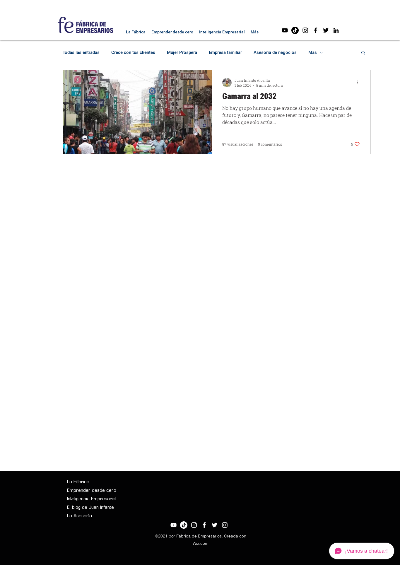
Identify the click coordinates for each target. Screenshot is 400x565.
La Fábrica (78, 482)
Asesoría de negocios (275, 52)
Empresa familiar (225, 52)
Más (312, 52)
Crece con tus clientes (133, 52)
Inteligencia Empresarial (91, 499)
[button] (363, 53)
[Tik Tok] (295, 30)
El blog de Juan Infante (90, 508)
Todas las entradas (81, 52)
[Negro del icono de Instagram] (305, 30)
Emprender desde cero (91, 491)
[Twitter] (325, 30)
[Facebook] (315, 30)
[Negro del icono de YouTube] (284, 30)
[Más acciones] (359, 82)
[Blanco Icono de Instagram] (194, 525)
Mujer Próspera (182, 52)
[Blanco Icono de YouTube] (173, 525)
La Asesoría (79, 516)
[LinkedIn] (336, 30)
